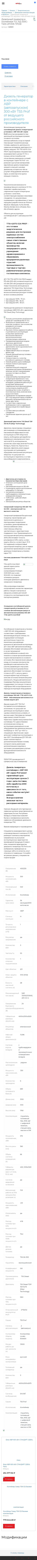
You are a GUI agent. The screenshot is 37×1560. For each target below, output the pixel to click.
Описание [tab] (24, 86)
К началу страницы (17, 1553)
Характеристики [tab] (9, 86)
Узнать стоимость (10, 66)
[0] (34, 3)
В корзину (9, 1526)
